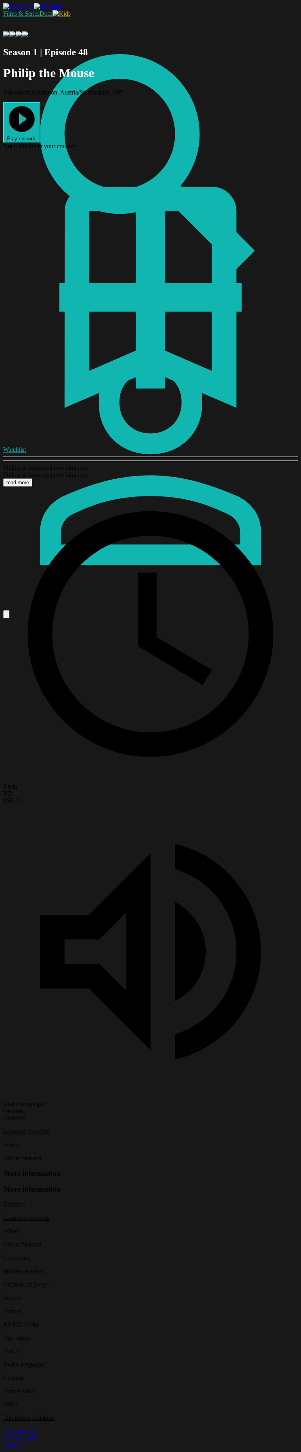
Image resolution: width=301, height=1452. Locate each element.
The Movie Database (29, 1417)
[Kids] (62, 13)
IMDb (10, 1404)
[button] (21, 122)
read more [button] (17, 482)
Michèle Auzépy (23, 1271)
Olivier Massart (22, 1158)
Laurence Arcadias (26, 1131)
